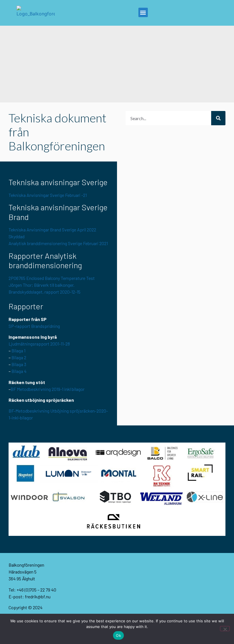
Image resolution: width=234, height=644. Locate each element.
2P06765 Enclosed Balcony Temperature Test (52, 278)
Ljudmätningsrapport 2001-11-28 (39, 343)
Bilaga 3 (18, 364)
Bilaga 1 (18, 350)
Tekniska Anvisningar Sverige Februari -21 (48, 195)
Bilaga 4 (19, 371)
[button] (143, 12)
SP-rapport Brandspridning (34, 326)
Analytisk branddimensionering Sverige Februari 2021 (58, 243)
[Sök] (218, 118)
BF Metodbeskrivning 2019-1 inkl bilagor (47, 389)
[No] (225, 628)
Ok (118, 635)
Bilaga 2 (18, 357)
